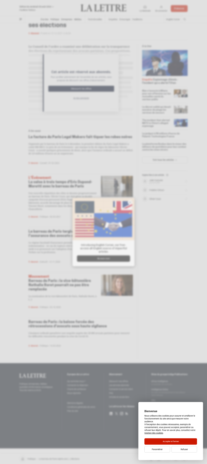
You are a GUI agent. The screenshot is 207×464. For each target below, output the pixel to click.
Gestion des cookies (153, 433)
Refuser (184, 449)
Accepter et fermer (171, 441)
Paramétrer (157, 449)
